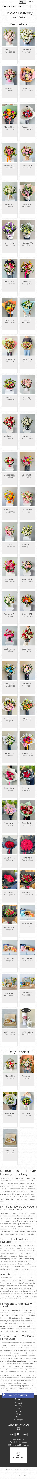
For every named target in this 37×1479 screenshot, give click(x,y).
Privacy (18, 1414)
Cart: (30, 2)
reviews (13, 1445)
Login (22, 2)
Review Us (24, 1445)
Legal (18, 1417)
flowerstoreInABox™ (18, 1476)
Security (18, 1411)
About (18, 1409)
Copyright (18, 1420)
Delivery (18, 1406)
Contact (18, 1403)
